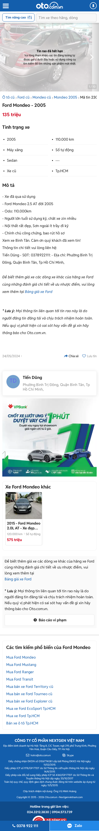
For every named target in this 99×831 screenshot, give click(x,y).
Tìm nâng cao (16, 17)
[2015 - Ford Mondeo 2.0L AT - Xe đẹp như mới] (24, 505)
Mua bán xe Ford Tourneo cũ (29, 694)
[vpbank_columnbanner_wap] (49, 437)
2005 (11, 139)
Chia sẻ (74, 356)
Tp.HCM (61, 171)
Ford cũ (23, 97)
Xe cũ (11, 171)
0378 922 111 (27, 825)
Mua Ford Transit (19, 679)
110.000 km (64, 139)
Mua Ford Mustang (21, 664)
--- (57, 160)
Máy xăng (15, 149)
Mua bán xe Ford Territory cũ (29, 686)
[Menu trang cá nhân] (93, 5)
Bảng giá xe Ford (38, 291)
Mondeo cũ (41, 97)
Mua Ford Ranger (20, 672)
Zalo (78, 825)
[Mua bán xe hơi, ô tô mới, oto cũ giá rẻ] (49, 5)
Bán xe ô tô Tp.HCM (22, 723)
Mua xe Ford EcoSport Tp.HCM (30, 708)
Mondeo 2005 (65, 97)
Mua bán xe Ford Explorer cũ (29, 701)
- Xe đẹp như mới (23, 526)
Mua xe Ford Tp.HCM (23, 715)
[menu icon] (5, 6)
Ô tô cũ (8, 97)
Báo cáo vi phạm (52, 620)
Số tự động (64, 149)
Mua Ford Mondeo (21, 657)
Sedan (12, 160)
